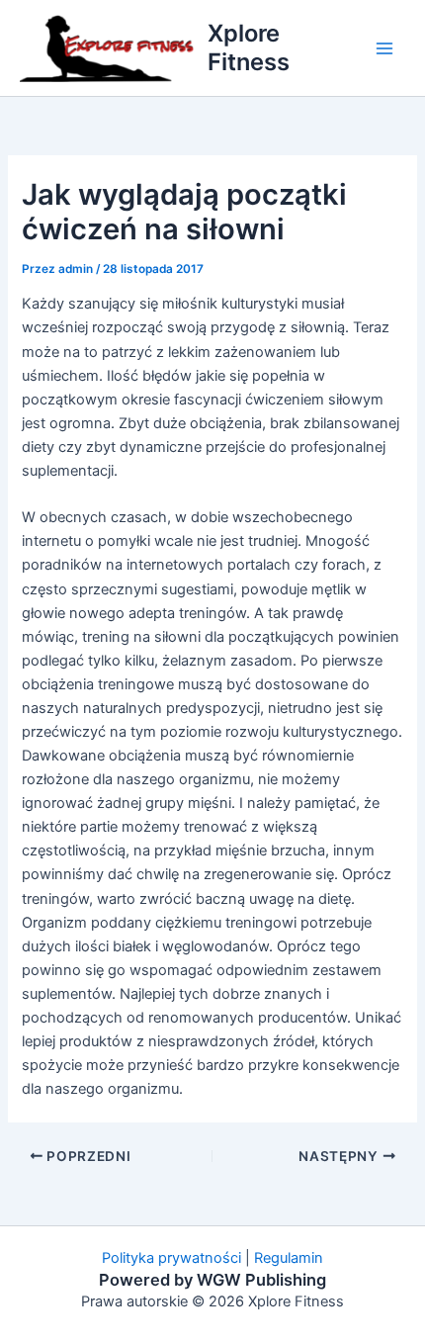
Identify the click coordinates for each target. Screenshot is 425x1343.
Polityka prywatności (171, 1258)
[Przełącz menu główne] (384, 48)
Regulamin (288, 1258)
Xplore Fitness (249, 47)
